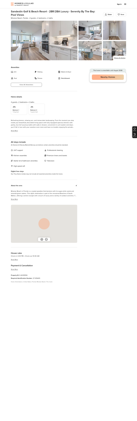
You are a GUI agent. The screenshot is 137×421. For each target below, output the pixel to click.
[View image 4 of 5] (90, 50)
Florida (34, 282)
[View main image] (44, 40)
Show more (14, 131)
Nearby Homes (108, 77)
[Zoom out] (46, 239)
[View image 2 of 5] (90, 30)
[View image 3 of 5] (114, 30)
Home (12, 282)
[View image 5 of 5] (114, 50)
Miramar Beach (41, 282)
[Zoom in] (41, 239)
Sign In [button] (119, 4)
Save (122, 14)
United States (27, 282)
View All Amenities (26, 85)
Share (110, 14)
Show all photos (119, 58)
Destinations (19, 282)
